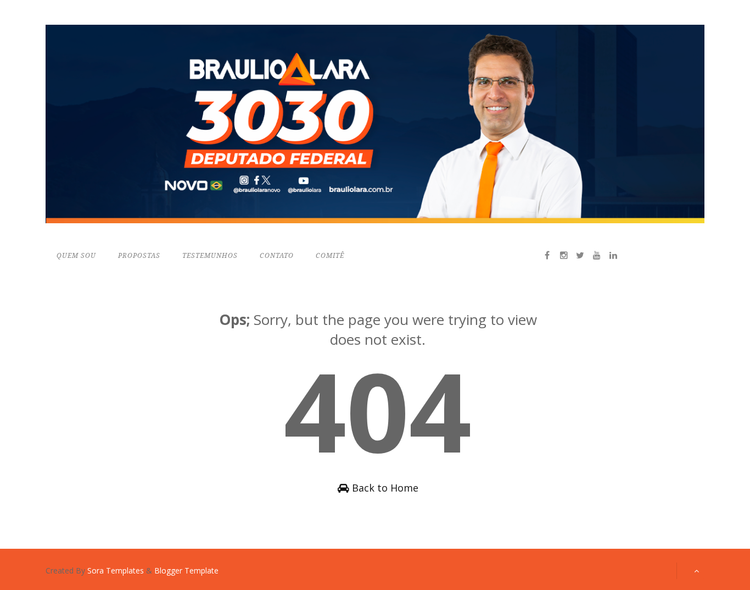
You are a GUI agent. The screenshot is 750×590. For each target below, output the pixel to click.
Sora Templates (115, 570)
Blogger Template (186, 570)
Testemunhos (210, 256)
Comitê (330, 256)
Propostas (139, 256)
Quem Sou (76, 256)
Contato (277, 256)
